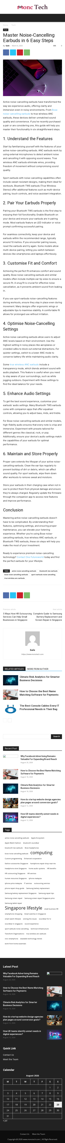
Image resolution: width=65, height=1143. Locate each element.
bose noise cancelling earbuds (16, 574)
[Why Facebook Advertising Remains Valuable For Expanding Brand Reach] (10, 760)
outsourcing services (42, 883)
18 (16, 1104)
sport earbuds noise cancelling (43, 574)
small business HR (51, 909)
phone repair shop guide (14, 888)
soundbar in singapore (14, 924)
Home (5, 25)
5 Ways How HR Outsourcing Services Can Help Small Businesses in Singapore (17, 616)
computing (41, 852)
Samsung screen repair (13, 898)
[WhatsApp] (27, 52)
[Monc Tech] (32, 7)
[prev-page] (5, 720)
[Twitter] (13, 52)
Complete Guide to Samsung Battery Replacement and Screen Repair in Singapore (47, 616)
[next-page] (10, 720)
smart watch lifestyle (13, 919)
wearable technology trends (31, 939)
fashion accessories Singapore (16, 863)
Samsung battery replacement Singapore (20, 893)
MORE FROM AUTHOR (37, 669)
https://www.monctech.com (32, 654)
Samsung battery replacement (38, 888)
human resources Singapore (16, 878)
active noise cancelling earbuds (24, 571)
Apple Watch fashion (13, 843)
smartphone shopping (13, 914)
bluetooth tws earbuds (48, 571)
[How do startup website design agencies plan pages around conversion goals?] (10, 803)
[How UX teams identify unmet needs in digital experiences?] (10, 817)
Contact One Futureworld (30, 557)
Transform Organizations (14, 934)
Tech (13, 25)
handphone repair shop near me (43, 863)
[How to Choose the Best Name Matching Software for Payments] (10, 695)
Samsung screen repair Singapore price (39, 898)
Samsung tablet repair (13, 903)
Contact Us (8, 1054)
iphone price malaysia (13, 883)
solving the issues (30, 919)
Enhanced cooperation (33, 859)
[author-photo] (32, 645)
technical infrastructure (40, 929)
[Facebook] (6, 52)
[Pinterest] (20, 52)
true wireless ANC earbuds (24, 364)
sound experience (32, 924)
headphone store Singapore (16, 868)
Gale (8, 45)
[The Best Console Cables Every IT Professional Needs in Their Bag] (10, 709)
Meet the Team (10, 1059)
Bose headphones (32, 848)
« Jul (5, 1120)
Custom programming (13, 859)
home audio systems (37, 868)
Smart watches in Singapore (35, 914)
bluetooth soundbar (31, 843)
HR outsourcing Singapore (15, 873)
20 (34, 1104)
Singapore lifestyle (23, 908)
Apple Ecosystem (37, 838)
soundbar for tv (45, 919)
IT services (28, 883)
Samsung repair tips (46, 893)
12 (25, 1098)
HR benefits (51, 868)
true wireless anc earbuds (14, 578)
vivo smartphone (11, 939)
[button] (5, 18)
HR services (31, 873)
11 (16, 1098)
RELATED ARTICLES (14, 669)
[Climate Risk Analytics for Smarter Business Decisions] (10, 680)
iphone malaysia (35, 878)
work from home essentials (15, 944)
